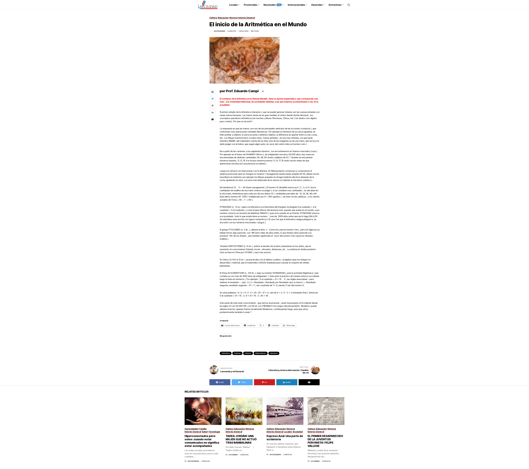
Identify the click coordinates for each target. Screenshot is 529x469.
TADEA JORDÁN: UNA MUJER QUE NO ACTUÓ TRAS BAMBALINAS (241, 439)
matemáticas (260, 353)
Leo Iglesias (219, 31)
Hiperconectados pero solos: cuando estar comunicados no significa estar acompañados (202, 441)
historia (248, 353)
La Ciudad (233, 455)
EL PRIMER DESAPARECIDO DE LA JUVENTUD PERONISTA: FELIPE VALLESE (325, 441)
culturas (237, 353)
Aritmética (226, 353)
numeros (274, 353)
